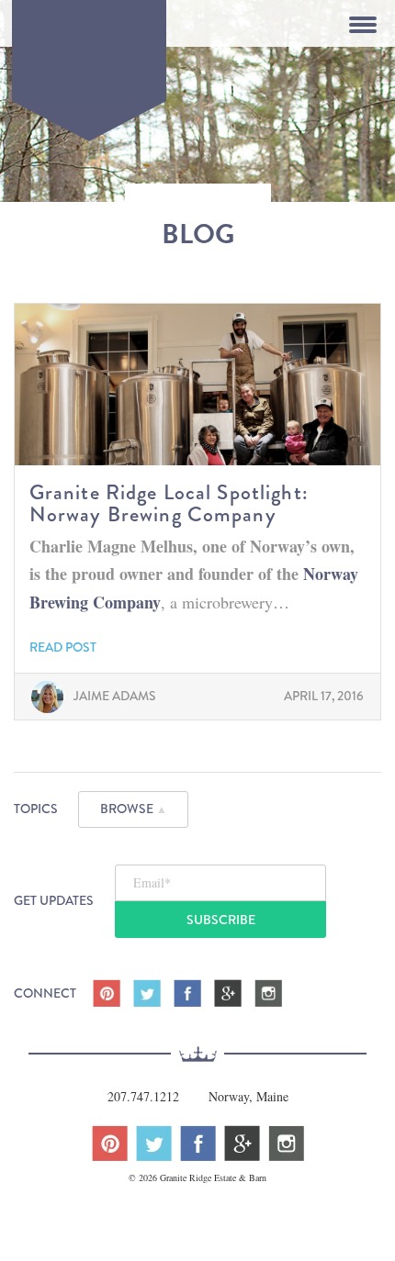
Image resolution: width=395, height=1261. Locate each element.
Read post (62, 647)
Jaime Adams (114, 695)
